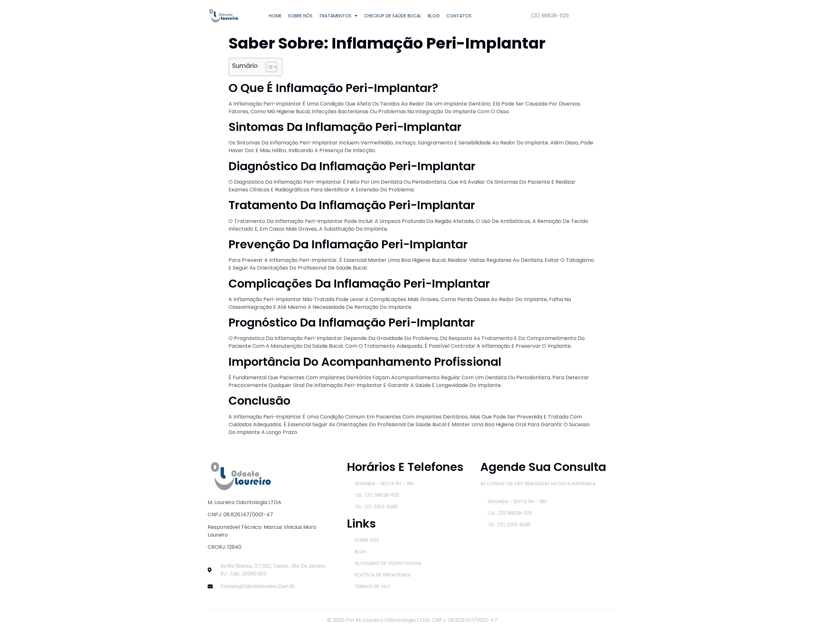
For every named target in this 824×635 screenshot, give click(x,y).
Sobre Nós (300, 16)
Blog (434, 16)
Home (275, 16)
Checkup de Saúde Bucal (392, 16)
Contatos (459, 16)
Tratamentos (335, 16)
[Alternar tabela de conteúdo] (268, 66)
